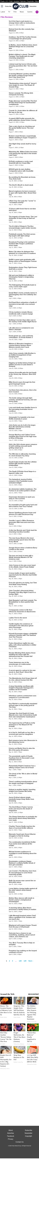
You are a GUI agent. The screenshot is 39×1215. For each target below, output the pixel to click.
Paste (2, 1)
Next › (30, 961)
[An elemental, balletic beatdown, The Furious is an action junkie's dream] (4, 491)
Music (22, 12)
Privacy (10, 1139)
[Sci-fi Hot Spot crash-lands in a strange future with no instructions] (4, 23)
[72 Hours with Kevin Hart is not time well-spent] (4, 210)
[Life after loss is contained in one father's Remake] (4, 329)
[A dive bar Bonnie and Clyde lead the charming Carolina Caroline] (4, 532)
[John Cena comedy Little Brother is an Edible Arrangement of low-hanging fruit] (4, 356)
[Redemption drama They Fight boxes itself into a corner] (4, 269)
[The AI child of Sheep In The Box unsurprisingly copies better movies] (4, 228)
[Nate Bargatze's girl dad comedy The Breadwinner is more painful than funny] (4, 603)
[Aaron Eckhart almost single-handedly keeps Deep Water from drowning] (4, 800)
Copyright (28, 1136)
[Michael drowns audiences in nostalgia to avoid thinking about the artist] (4, 854)
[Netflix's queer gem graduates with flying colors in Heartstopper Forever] (4, 261)
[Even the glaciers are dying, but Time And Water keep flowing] (4, 584)
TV (9, 12)
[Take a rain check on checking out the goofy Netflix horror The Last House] (4, 129)
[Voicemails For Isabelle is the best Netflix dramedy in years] (4, 419)
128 (20, 961)
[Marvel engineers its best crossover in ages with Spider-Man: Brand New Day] (4, 193)
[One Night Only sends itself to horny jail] (4, 145)
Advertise (10, 1133)
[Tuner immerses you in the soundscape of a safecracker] (4, 664)
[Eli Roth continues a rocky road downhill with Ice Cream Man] (4, 163)
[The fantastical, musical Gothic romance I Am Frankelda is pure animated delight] (4, 482)
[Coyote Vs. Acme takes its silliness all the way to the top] (4, 112)
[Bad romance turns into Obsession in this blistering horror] (4, 742)
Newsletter (33, 6)
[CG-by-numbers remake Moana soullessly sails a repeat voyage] (4, 314)
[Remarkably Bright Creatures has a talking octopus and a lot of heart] (4, 767)
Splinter (23, 1)
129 (25, 961)
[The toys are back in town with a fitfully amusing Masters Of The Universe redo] (4, 558)
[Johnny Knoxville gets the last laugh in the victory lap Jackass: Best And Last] (4, 375)
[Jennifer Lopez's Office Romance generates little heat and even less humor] (4, 523)
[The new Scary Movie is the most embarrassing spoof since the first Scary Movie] (4, 540)
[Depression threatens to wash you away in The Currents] (4, 499)
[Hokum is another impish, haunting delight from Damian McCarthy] (4, 791)
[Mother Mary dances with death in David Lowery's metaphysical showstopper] (4, 900)
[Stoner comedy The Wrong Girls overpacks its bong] (4, 95)
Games (29, 12)
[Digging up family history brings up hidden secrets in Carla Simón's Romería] (4, 365)
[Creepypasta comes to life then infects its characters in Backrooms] (4, 611)
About (10, 1130)
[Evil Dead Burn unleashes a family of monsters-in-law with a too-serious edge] (4, 305)
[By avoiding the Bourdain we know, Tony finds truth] (4, 179)
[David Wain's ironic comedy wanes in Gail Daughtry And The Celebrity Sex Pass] (4, 295)
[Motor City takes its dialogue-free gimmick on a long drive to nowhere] (4, 253)
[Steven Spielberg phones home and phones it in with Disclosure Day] (4, 514)
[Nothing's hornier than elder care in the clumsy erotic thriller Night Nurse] (4, 322)
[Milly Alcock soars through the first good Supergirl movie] (4, 384)
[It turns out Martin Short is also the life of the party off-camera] (4, 750)
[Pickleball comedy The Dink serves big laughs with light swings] (4, 236)
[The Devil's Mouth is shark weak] (4, 186)
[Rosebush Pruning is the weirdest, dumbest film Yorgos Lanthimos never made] (4, 244)
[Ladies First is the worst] (4, 619)
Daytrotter (30, 1)
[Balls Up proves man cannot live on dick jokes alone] (4, 882)
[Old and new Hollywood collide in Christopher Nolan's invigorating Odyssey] (4, 278)
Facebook (10, 1136)
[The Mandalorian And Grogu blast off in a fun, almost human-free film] (4, 680)
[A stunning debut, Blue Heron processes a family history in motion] (4, 909)
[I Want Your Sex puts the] (4, 202)
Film (15, 12)
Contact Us (20, 1142)
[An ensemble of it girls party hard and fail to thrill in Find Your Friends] (4, 506)
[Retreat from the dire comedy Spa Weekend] (4, 31)
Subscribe (8, 6)
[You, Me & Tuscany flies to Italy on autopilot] (4, 944)
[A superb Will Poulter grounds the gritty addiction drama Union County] (4, 120)
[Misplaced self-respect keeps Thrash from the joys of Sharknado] (4, 927)
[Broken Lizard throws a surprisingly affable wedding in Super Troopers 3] (4, 138)
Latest (3, 12)
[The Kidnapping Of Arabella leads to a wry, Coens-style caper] (4, 286)
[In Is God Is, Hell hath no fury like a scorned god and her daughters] (4, 734)
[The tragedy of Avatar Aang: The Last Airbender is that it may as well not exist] (4, 219)
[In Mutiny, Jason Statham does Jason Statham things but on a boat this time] (4, 47)
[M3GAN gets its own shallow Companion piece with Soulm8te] (4, 171)
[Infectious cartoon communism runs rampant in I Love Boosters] (4, 697)
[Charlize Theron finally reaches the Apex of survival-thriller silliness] (4, 828)
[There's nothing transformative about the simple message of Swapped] (4, 783)
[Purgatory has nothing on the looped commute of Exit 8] (4, 952)
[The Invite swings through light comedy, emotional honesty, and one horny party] (4, 400)
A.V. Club (9, 1)
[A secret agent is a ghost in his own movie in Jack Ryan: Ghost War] (4, 672)
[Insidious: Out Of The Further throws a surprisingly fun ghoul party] (4, 39)
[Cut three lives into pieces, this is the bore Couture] (4, 392)
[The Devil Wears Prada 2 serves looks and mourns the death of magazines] (4, 809)
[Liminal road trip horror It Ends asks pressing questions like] (4, 66)
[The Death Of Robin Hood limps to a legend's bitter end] (4, 473)
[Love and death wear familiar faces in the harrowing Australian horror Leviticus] (4, 410)
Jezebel (16, 1)
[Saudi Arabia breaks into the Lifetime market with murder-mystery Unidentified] (4, 464)
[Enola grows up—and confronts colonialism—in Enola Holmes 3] (4, 337)
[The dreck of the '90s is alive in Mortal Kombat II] (4, 775)
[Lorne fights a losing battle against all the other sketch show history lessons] (4, 891)
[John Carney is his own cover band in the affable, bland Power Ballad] (4, 567)
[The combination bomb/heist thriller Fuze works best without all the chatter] (4, 844)
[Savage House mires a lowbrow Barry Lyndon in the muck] (4, 549)
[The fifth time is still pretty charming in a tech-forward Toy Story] (4, 456)
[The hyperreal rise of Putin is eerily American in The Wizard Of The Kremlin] (4, 725)
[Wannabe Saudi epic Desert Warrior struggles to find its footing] (4, 836)
